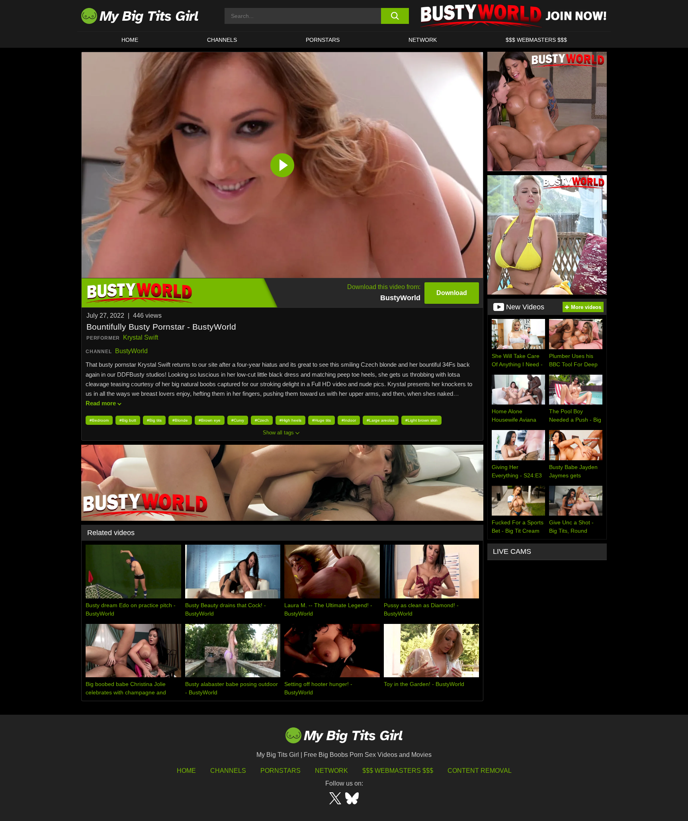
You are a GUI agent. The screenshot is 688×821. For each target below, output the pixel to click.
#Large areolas (381, 420)
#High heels (290, 420)
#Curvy (237, 420)
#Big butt (127, 420)
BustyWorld (131, 351)
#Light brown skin (421, 420)
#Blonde (180, 420)
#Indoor (349, 420)
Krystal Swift (140, 337)
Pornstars (323, 40)
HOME (129, 40)
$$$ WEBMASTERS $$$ (536, 40)
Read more (101, 403)
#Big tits (154, 420)
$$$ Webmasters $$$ (397, 770)
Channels (228, 770)
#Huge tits (321, 420)
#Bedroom (99, 420)
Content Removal (480, 770)
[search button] (394, 16)
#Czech (262, 420)
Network (422, 40)
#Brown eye (210, 420)
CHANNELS (222, 40)
